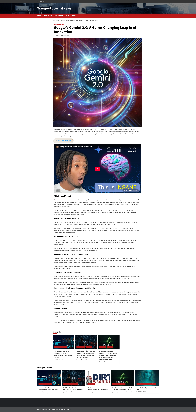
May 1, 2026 (145, 391)
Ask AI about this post (63, 140)
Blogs (78, 347)
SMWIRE (57, 35)
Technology (57, 24)
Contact (73, 16)
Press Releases (58, 16)
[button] (158, 15)
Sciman (79, 359)
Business (83, 347)
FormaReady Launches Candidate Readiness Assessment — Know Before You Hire (63, 354)
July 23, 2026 (62, 359)
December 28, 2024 (65, 35)
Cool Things (139, 384)
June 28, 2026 (107, 362)
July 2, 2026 (95, 393)
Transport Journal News (54, 8)
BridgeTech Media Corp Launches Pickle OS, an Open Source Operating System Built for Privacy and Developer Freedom (108, 355)
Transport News (47, 16)
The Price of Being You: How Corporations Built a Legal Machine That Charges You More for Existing (85, 354)
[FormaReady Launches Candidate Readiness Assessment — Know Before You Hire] (63, 342)
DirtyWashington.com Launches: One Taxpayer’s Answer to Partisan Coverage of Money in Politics (98, 389)
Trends (67, 16)
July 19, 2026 (84, 359)
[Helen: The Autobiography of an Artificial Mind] (147, 378)
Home (39, 16)
